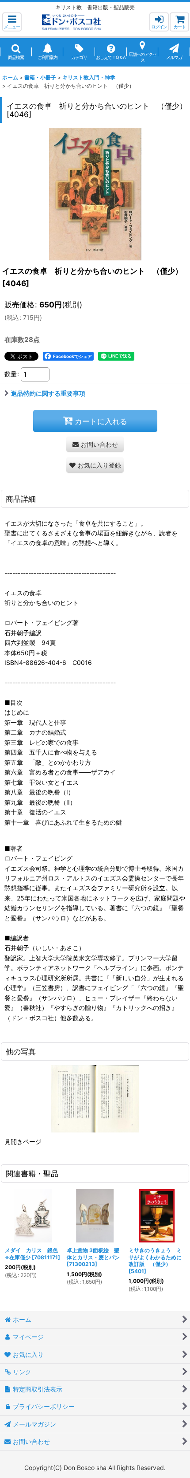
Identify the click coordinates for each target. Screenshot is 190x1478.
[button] (12, 21)
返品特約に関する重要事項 (48, 393)
